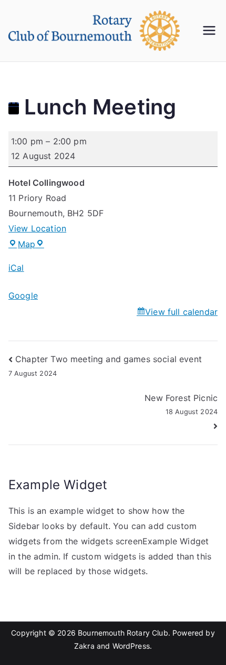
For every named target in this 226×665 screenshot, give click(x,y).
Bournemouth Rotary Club (123, 632)
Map (31, 244)
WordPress (131, 645)
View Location (37, 228)
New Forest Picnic (181, 404)
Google (23, 295)
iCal (16, 267)
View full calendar (181, 312)
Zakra (84, 645)
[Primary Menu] (209, 30)
